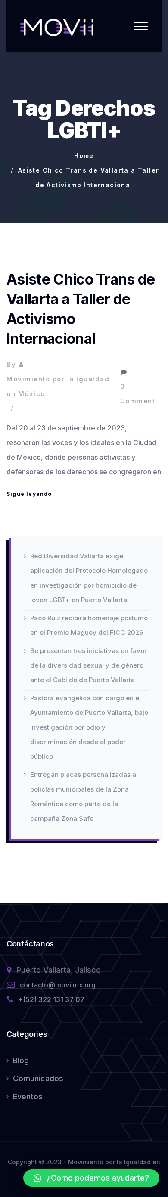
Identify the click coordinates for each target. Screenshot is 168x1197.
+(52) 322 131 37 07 (51, 999)
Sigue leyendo (29, 495)
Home (84, 155)
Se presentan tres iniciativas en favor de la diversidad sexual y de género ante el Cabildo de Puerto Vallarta (88, 665)
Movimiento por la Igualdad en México (57, 386)
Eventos (28, 1096)
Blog (21, 1060)
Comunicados (38, 1078)
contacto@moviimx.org (58, 984)
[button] (91, 1178)
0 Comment (138, 393)
